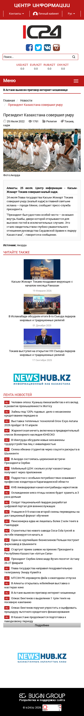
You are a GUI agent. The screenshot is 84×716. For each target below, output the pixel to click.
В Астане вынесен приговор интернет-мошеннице (43, 593)
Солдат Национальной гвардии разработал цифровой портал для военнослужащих (35, 504)
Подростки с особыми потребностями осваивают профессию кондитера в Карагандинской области (40, 480)
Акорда (21, 245)
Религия (51, 121)
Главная (9, 100)
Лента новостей (17, 394)
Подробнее (42, 625)
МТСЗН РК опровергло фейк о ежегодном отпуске (43, 578)
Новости (26, 100)
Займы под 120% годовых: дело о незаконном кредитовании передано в (37, 414)
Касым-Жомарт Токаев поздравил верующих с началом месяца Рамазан (42, 284)
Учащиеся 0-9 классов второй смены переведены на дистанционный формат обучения (41, 514)
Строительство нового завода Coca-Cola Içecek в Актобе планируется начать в (39, 532)
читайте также (16, 252)
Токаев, (69, 121)
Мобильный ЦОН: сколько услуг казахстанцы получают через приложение (37, 470)
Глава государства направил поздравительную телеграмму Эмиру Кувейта (38, 570)
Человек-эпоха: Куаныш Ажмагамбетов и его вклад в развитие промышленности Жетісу (41, 404)
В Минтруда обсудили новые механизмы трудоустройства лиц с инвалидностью (34, 442)
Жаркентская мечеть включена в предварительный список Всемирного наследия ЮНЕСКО (41, 432)
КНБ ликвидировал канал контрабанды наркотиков (44, 487)
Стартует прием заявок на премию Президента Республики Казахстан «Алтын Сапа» (38, 551)
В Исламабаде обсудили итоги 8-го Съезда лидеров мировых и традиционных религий (42, 318)
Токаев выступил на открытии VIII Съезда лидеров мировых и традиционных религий (42, 353)
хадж (6, 125)
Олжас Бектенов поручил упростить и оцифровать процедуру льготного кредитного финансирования (40, 610)
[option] (42, 90)
